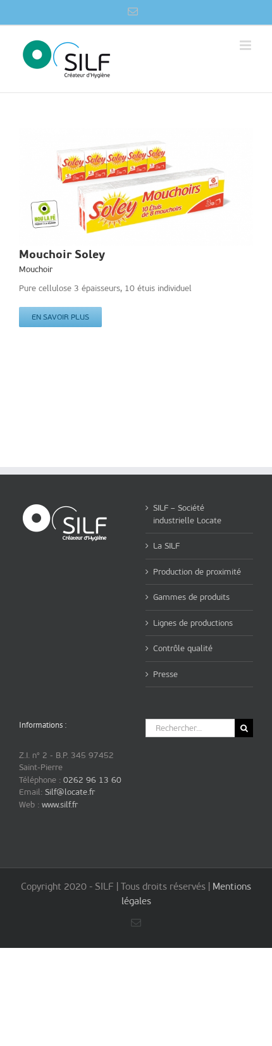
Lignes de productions (193, 623)
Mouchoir (36, 269)
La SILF (166, 546)
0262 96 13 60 (92, 780)
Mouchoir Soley (62, 254)
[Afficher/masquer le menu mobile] (246, 45)
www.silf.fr (60, 804)
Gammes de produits (191, 597)
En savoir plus (60, 317)
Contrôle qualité (183, 648)
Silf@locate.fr (70, 792)
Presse (165, 674)
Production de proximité (197, 571)
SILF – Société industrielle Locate (187, 514)
